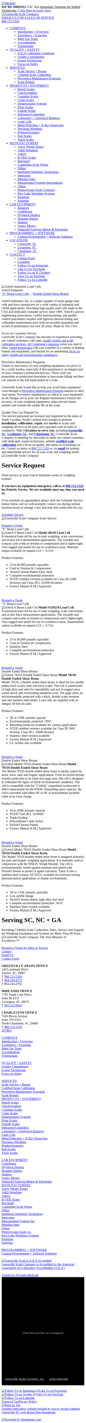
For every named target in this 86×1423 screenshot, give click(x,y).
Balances (23, 208)
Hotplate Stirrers (28, 218)
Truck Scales (26, 139)
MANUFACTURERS (24, 143)
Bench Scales (26, 89)
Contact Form (26, 258)
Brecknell (24, 161)
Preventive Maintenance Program (42, 391)
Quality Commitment (31, 57)
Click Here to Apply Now (34, 10)
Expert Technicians (30, 60)
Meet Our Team (28, 39)
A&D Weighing (28, 150)
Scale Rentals (26, 82)
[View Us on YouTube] (48, 1394)
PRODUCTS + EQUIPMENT (29, 85)
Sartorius (23, 200)
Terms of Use (10, 1401)
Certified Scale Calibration (34, 75)
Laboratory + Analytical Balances (39, 118)
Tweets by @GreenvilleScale (20, 1275)
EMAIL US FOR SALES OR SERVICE (28, 17)
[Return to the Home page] (20, 14)
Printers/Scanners (28, 132)
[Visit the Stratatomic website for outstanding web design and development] (21, 1419)
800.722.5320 (10, 21)
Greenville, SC (27, 244)
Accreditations (27, 42)
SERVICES (17, 67)
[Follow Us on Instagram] (18, 1390)
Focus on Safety (28, 64)
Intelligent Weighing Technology (38, 172)
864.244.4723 (13, 980)
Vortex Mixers (27, 226)
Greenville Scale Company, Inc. (25, 1378)
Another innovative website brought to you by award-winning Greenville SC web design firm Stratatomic (41, 1410)
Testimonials (25, 46)
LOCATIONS (19, 240)
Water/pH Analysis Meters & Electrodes (43, 229)
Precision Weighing (30, 128)
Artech (22, 154)
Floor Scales (25, 107)
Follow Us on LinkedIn (32, 279)
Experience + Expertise (32, 35)
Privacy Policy (28, 1401)
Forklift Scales (27, 110)
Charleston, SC (27, 251)
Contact (6, 951)
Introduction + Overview (33, 31)
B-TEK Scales (27, 157)
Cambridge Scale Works (33, 164)
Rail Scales (25, 136)
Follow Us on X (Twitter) (34, 272)
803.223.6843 (13, 1005)
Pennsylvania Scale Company (36, 190)
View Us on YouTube (31, 276)
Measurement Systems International (40, 182)
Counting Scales (28, 96)
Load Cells (24, 121)
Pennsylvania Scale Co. (16, 1232)
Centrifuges (25, 211)
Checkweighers (27, 92)
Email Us (7, 955)
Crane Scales (26, 100)
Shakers (23, 222)
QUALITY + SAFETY (25, 49)
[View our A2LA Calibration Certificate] (27, 1260)
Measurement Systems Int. (18, 1221)
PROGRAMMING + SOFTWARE (32, 233)
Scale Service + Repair (32, 71)
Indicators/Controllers (31, 114)
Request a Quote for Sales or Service (25, 948)
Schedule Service (12, 514)
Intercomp (24, 175)
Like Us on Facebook (31, 269)
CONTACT (17, 254)
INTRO (7, 1030)
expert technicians (20, 347)
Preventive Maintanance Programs (39, 78)
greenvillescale (58, 1378)
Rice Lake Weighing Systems (36, 193)
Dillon (22, 168)
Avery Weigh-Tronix (31, 146)
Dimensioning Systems (32, 103)
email (61, 448)
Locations (24, 262)
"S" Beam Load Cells (15, 293)
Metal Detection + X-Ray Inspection (41, 125)
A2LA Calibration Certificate (36, 53)
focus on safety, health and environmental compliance (41, 353)
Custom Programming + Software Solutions (45, 236)
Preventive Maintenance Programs (23, 1091)
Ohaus (22, 186)
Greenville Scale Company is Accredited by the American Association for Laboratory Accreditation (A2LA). (38, 1266)
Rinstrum (23, 197)
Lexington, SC (27, 247)
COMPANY (18, 28)
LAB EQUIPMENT (23, 204)
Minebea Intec (27, 179)
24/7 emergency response (43, 344)
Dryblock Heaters (29, 215)
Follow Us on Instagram (33, 265)
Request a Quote (12, 525)
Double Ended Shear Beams (51, 293)
